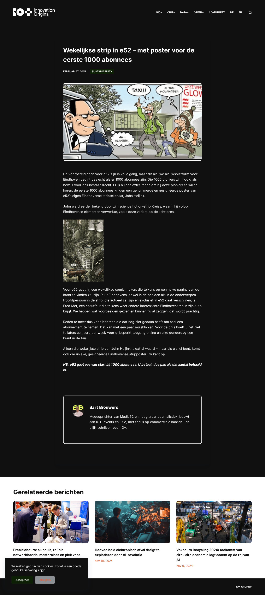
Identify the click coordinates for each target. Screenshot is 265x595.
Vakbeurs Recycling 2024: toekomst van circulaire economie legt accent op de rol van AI (212, 555)
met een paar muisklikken (133, 327)
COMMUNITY (217, 12)
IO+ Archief (244, 586)
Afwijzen (45, 580)
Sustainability (102, 71)
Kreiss (156, 206)
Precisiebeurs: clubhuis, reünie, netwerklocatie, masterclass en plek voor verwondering (46, 555)
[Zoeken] (250, 12)
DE (232, 12)
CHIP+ (171, 12)
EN (240, 12)
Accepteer (22, 580)
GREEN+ (199, 12)
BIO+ (159, 12)
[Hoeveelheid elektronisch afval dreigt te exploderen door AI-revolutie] (132, 522)
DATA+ (184, 12)
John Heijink (134, 196)
